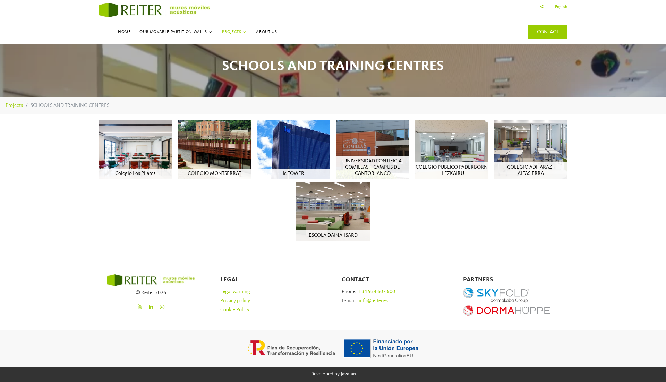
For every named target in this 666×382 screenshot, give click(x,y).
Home (124, 32)
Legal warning (235, 292)
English (561, 7)
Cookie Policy (234, 310)
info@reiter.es (373, 301)
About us (266, 32)
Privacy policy (235, 301)
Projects (231, 32)
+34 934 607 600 (376, 292)
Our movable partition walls (173, 32)
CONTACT (547, 32)
